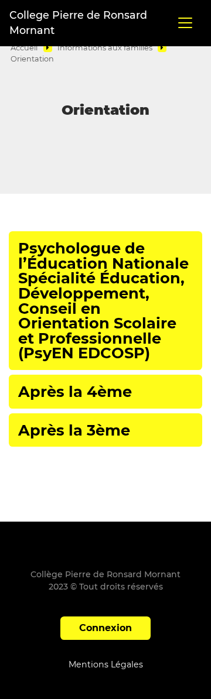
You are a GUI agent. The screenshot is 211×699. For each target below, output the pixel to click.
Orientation (32, 58)
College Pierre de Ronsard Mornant (78, 22)
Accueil (24, 47)
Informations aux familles (104, 47)
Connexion (105, 627)
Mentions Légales (106, 664)
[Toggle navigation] (185, 23)
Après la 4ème (75, 391)
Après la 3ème (74, 430)
